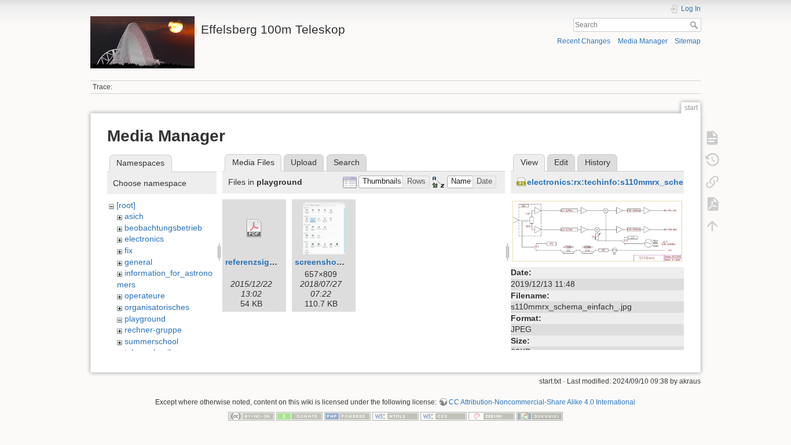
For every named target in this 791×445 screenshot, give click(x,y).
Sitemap (688, 41)
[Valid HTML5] (395, 416)
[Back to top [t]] (712, 226)
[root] (126, 205)
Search (695, 25)
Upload (304, 162)
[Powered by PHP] (347, 416)
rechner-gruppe (153, 329)
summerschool (151, 341)
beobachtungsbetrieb (163, 227)
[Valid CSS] (443, 416)
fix (128, 250)
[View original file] (597, 231)
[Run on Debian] (491, 416)
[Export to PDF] (712, 204)
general (138, 262)
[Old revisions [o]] (712, 160)
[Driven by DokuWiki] (540, 416)
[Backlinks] (712, 182)
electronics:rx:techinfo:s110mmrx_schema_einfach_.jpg (638, 182)
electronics (144, 238)
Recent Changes (583, 41)
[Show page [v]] (712, 138)
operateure (144, 295)
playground (145, 318)
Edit (561, 162)
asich (134, 216)
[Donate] (299, 416)
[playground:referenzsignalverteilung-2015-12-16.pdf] (254, 228)
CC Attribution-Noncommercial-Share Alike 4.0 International (542, 402)
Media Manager (643, 41)
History (597, 162)
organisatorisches (156, 307)
